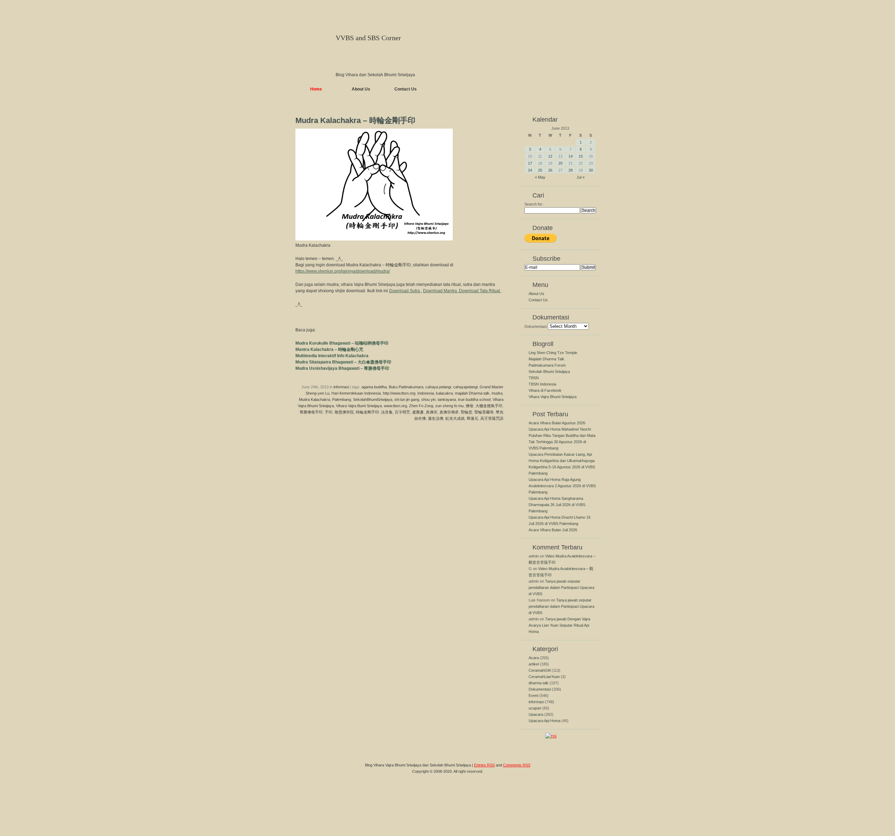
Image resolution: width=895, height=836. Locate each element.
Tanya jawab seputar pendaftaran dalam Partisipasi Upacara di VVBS (561, 587)
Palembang (341, 399)
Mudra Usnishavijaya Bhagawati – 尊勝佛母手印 (342, 368)
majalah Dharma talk (472, 393)
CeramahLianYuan (544, 677)
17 (530, 163)
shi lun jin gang (406, 399)
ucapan (535, 708)
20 (560, 163)
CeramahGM (540, 670)
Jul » (581, 177)
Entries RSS (484, 765)
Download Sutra (405, 290)
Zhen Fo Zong (421, 406)
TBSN (534, 378)
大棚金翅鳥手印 (488, 406)
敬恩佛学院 (344, 412)
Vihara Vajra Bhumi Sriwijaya (553, 397)
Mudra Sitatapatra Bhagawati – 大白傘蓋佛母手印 (343, 362)
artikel (534, 664)
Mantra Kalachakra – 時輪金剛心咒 (329, 349)
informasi (341, 387)
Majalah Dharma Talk (546, 359)
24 (530, 170)
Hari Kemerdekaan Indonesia (356, 393)
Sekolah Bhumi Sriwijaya (549, 371)
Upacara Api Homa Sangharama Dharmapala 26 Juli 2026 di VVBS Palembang (557, 504)
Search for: (533, 204)
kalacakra (444, 393)
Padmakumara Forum (547, 365)
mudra (497, 393)
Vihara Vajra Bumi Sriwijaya (359, 406)
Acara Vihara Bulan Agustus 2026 (557, 423)
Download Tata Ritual (480, 290)
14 (570, 156)
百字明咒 (402, 412)
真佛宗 (431, 412)
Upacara (536, 714)
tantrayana (447, 399)
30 (591, 170)
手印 (328, 412)
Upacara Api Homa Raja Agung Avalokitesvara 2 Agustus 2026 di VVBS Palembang (562, 485)
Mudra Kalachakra (314, 399)
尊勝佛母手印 (311, 412)
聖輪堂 (466, 412)
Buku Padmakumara (406, 387)
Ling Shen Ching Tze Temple (553, 353)
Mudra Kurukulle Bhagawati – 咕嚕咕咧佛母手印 (341, 343)
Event (533, 695)
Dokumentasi (535, 326)
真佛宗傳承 (449, 412)
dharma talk (539, 683)
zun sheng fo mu (449, 406)
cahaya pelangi (438, 387)
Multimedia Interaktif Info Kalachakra (331, 355)
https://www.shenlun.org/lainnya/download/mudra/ (342, 271)
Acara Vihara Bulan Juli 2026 (553, 530)
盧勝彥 (418, 412)
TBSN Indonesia (542, 384)
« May (540, 177)
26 (550, 170)
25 (540, 170)
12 (550, 156)
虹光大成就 (455, 418)
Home (316, 89)
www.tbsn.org (395, 406)
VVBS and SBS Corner (368, 38)
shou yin (428, 399)
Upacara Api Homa (544, 721)
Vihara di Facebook (545, 390)
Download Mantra (440, 290)
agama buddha (374, 387)
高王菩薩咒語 (491, 418)
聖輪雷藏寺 (484, 412)
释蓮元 (472, 418)
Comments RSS (516, 765)
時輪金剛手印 (367, 412)
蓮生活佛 (435, 418)
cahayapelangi (465, 387)
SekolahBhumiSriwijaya (372, 399)
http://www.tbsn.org (399, 393)
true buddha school (474, 399)
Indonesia (425, 393)
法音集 (387, 412)
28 (570, 170)
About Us (361, 89)
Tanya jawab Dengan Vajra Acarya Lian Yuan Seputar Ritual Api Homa (559, 625)
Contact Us (405, 89)
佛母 (469, 406)
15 (581, 156)
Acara (534, 658)
